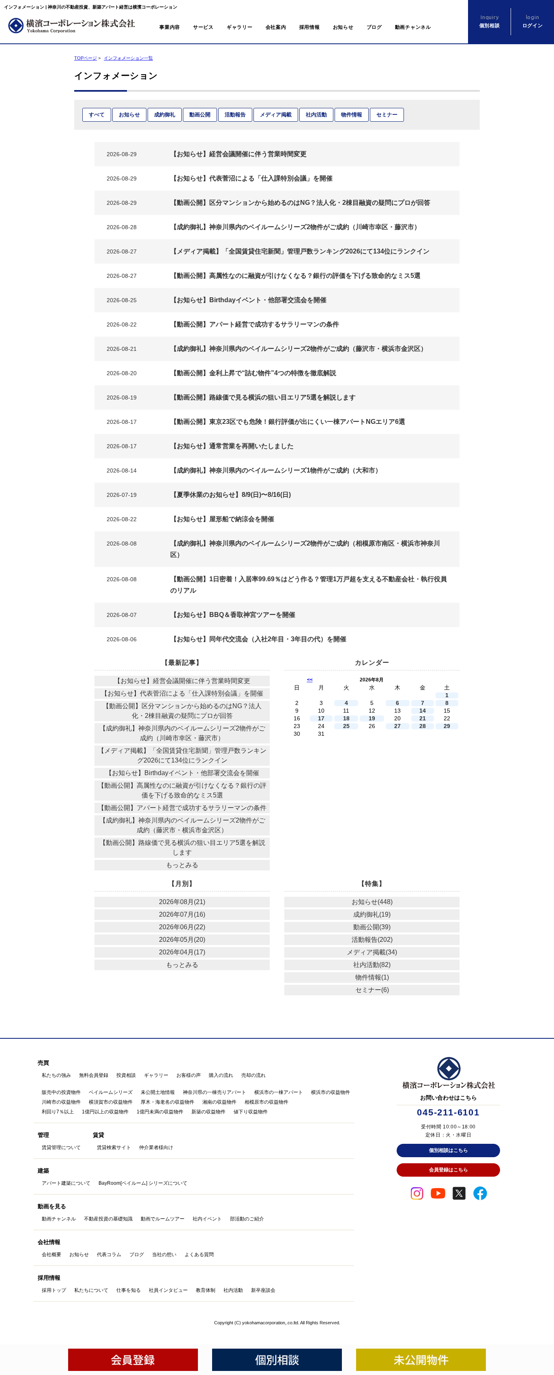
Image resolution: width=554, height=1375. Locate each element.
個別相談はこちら (448, 1150)
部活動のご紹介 (247, 1219)
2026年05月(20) (182, 939)
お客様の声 (188, 1075)
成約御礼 (164, 115)
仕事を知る (128, 1290)
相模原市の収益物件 (266, 1102)
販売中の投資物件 (61, 1092)
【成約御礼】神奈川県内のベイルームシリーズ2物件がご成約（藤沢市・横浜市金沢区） (182, 825)
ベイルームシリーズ (111, 1092)
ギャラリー (240, 27)
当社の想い (164, 1254)
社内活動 (316, 115)
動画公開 (199, 115)
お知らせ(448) (372, 901)
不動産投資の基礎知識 (108, 1219)
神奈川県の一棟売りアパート (214, 1092)
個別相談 (489, 21)
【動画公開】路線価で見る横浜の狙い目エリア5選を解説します (182, 847)
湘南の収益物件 (219, 1102)
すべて (97, 115)
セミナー (386, 115)
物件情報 (351, 115)
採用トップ (54, 1290)
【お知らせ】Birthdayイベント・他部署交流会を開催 (182, 772)
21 (422, 718)
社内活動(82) (372, 964)
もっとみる (182, 865)
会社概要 (51, 1254)
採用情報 (309, 27)
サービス (203, 27)
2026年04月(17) (182, 952)
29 (447, 726)
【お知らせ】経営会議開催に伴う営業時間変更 (182, 680)
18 (346, 718)
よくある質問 (199, 1254)
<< (310, 680)
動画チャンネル (413, 27)
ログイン (532, 21)
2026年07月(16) (182, 914)
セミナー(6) (372, 989)
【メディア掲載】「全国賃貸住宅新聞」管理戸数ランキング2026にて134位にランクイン (182, 755)
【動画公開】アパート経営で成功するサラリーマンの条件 (182, 807)
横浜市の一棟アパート (278, 1092)
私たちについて (91, 1290)
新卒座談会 (263, 1290)
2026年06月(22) (182, 927)
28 (422, 726)
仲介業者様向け (156, 1147)
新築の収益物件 (208, 1112)
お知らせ (343, 27)
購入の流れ (221, 1075)
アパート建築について (66, 1183)
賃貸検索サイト (114, 1147)
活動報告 (235, 115)
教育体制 (205, 1290)
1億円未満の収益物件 (160, 1112)
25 (346, 726)
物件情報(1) (372, 977)
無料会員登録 (93, 1075)
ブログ (374, 27)
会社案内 (276, 27)
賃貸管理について (61, 1147)
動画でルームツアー (163, 1219)
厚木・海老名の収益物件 (167, 1102)
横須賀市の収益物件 (111, 1102)
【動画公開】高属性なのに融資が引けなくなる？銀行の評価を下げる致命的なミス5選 (182, 790)
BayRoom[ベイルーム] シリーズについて (143, 1183)
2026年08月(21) (182, 901)
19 (372, 718)
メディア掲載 (276, 115)
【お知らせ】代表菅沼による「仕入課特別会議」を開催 (182, 693)
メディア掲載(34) (372, 952)
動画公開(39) (372, 927)
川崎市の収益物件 (61, 1102)
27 (397, 726)
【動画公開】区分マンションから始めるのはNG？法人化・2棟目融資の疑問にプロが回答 (182, 711)
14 (422, 711)
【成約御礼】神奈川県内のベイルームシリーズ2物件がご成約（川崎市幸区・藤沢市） (182, 733)
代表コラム (109, 1254)
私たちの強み (56, 1075)
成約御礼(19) (372, 914)
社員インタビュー (168, 1290)
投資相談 (126, 1075)
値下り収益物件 (251, 1112)
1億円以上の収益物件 (105, 1112)
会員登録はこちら (448, 1170)
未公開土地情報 (158, 1092)
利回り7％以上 (58, 1112)
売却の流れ (253, 1075)
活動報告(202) (372, 939)
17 (321, 718)
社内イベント (207, 1219)
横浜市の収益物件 (330, 1092)
